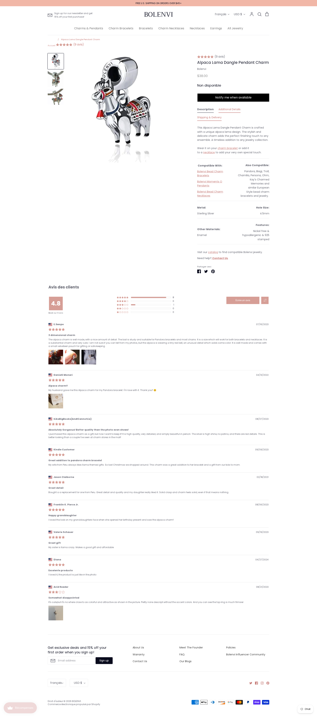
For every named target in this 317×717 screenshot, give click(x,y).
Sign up (104, 660)
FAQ (182, 654)
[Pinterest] (266, 683)
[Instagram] (261, 683)
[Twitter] (249, 683)
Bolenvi (201, 69)
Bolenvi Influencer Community (245, 654)
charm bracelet (228, 148)
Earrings (216, 28)
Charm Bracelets (121, 28)
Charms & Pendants (88, 28)
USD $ (238, 14)
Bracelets (146, 28)
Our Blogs (185, 661)
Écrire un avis (243, 300)
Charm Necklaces (171, 28)
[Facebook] (255, 683)
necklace (209, 152)
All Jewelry (235, 28)
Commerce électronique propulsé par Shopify (74, 704)
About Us (138, 647)
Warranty (139, 654)
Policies (231, 647)
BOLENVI (158, 14)
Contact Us (140, 661)
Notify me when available (233, 97)
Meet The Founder (191, 647)
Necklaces (197, 28)
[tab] (205, 110)
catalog (213, 252)
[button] (265, 300)
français (220, 14)
